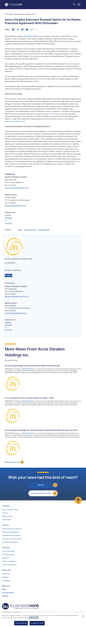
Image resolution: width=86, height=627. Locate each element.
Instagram (8, 218)
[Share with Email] (27, 29)
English (8, 275)
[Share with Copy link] (31, 29)
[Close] (83, 616)
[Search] (74, 5)
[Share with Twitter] (18, 29)
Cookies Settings (21, 623)
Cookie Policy (33, 617)
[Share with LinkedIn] (13, 29)
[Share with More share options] (36, 29)
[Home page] (13, 4)
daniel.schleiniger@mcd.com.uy (17, 188)
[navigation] (79, 5)
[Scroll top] (78, 500)
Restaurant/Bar (30, 230)
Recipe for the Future (52, 114)
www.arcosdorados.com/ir (15, 121)
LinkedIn (8, 215)
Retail (20, 230)
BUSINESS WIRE (31, 36)
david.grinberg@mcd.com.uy (15, 205)
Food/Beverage (43, 230)
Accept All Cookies (37, 623)
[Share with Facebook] (22, 29)
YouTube (8, 223)
